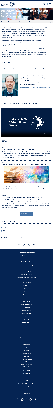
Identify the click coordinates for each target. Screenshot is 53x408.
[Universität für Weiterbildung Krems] (8, 4)
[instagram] (30, 399)
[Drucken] (28, 244)
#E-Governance (8, 237)
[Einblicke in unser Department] (27, 122)
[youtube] (35, 399)
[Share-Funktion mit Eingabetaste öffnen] (19, 244)
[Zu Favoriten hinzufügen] (33, 244)
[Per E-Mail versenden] (24, 244)
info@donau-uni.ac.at (26, 364)
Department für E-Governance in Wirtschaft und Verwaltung (16, 22)
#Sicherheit (24, 237)
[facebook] (17, 399)
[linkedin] (22, 399)
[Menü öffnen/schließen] (50, 4)
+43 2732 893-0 (27, 366)
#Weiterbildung (16, 237)
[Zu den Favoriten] (47, 4)
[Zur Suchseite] (44, 4)
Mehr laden (24, 213)
